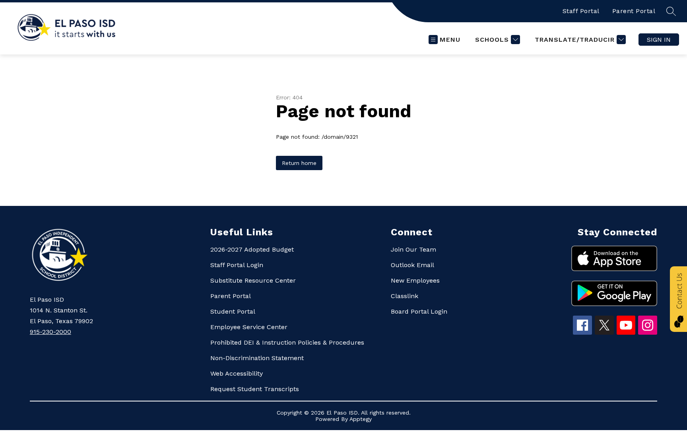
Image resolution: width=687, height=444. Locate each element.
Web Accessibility (236, 373)
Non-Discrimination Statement (257, 358)
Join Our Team (413, 249)
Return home (299, 163)
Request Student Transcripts (254, 389)
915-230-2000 (50, 331)
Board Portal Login (419, 311)
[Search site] (671, 11)
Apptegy (360, 419)
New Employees (415, 280)
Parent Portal (634, 11)
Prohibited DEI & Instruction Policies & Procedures (287, 342)
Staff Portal (581, 11)
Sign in (659, 39)
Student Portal (232, 311)
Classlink (404, 296)
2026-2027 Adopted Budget (252, 249)
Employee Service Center (248, 327)
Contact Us (679, 291)
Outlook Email (412, 265)
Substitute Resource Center (253, 280)
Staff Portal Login (236, 265)
